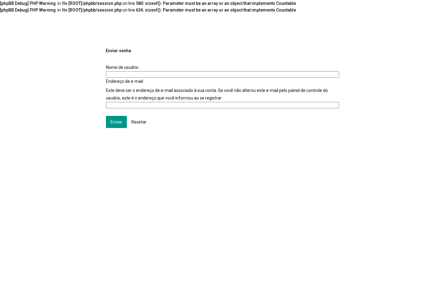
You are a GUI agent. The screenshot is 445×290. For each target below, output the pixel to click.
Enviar (116, 122)
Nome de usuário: (122, 67)
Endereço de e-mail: (125, 81)
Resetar (139, 122)
